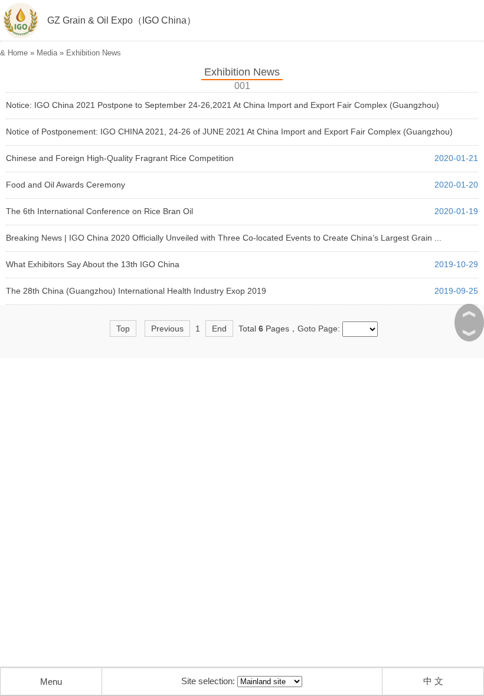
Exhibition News (93, 52)
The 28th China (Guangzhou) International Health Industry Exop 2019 (136, 291)
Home (18, 52)
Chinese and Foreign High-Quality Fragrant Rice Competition (120, 158)
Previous (167, 328)
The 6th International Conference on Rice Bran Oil (99, 211)
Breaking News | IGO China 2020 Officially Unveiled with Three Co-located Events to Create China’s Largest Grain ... (224, 237)
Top (123, 328)
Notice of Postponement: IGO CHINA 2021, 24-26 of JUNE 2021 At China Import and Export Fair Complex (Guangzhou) (229, 131)
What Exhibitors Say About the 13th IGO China (92, 264)
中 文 (433, 681)
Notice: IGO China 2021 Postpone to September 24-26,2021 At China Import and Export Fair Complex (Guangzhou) (222, 105)
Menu (51, 682)
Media (47, 52)
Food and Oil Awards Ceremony (65, 184)
